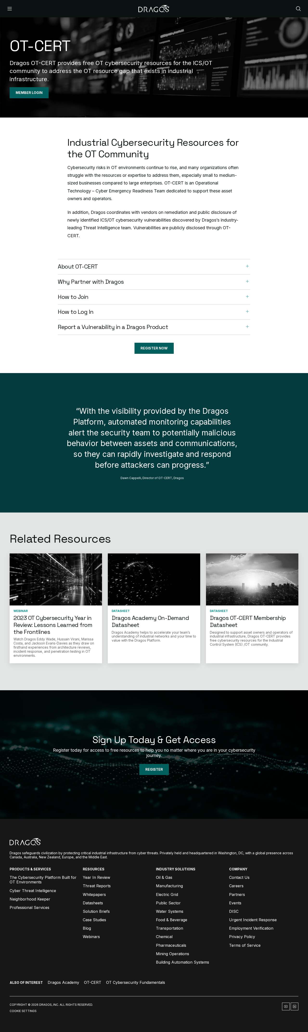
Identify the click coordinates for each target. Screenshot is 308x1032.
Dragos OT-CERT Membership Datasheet (248, 621)
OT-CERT (92, 982)
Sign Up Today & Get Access (154, 740)
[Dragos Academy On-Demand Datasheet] (154, 579)
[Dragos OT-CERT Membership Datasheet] (252, 579)
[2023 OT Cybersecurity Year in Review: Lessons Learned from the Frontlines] (56, 579)
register (154, 769)
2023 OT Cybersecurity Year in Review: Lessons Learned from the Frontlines (52, 625)
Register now (154, 348)
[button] (154, 266)
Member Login (29, 93)
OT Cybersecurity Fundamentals (135, 982)
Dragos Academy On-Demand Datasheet (150, 621)
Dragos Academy (63, 982)
